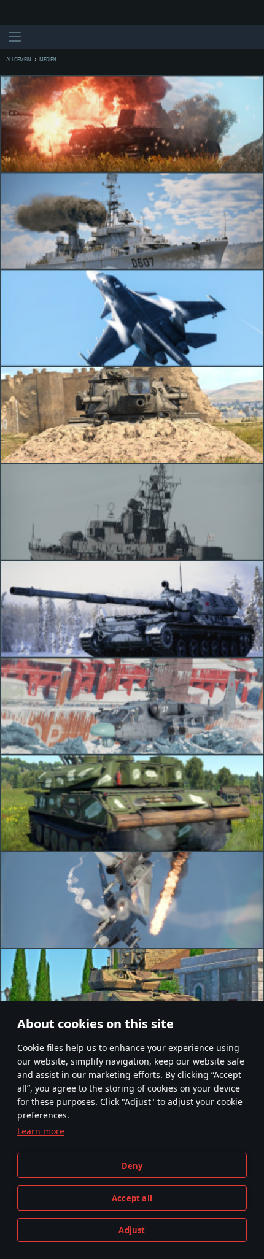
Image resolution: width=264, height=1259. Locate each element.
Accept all (132, 1198)
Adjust (131, 1230)
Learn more (40, 1131)
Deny (132, 1165)
